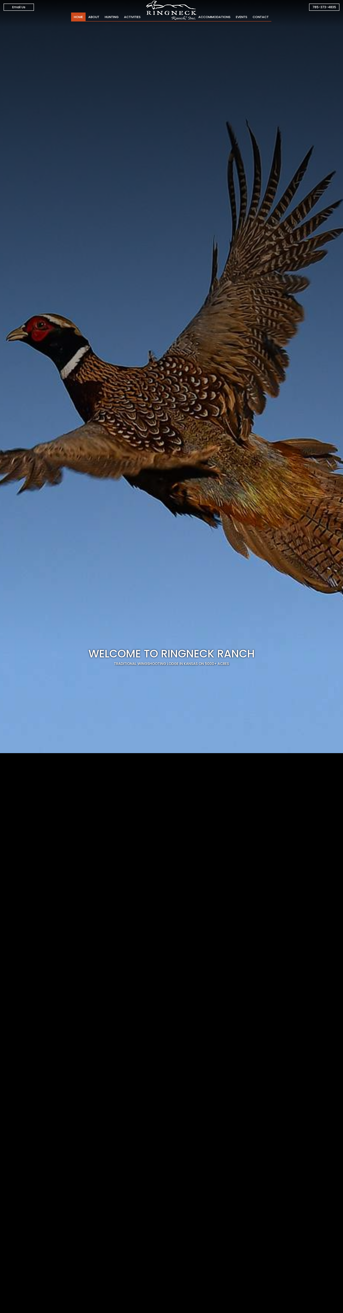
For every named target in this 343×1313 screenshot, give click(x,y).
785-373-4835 (324, 7)
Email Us (18, 7)
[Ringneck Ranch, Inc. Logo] (171, 10)
